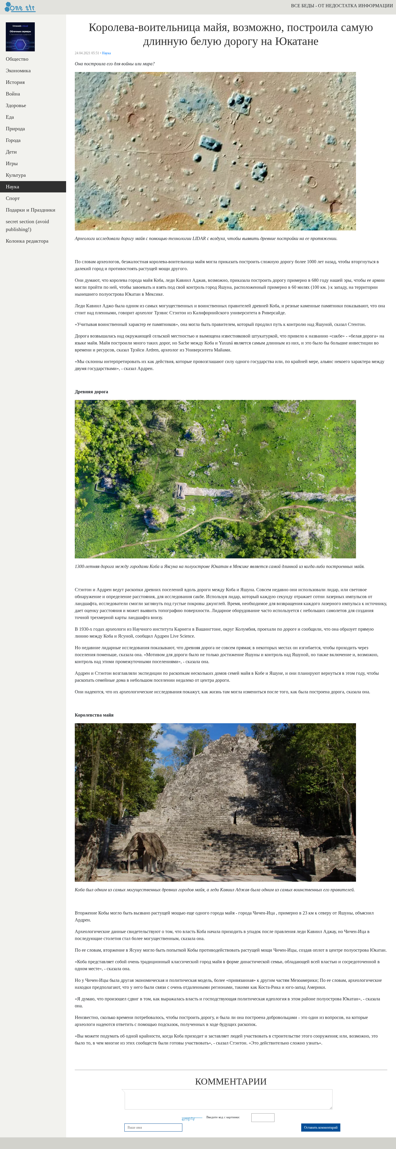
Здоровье (16, 105)
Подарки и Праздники (30, 210)
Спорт (13, 198)
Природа (15, 128)
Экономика (18, 70)
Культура (16, 175)
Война (13, 94)
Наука (12, 187)
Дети (11, 152)
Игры (12, 163)
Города (13, 140)
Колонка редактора (27, 241)
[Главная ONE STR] (20, 7)
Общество (17, 59)
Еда (10, 117)
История (15, 82)
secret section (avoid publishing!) (27, 225)
